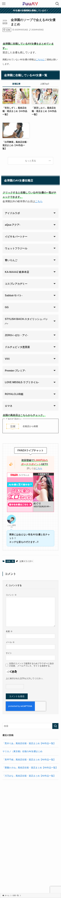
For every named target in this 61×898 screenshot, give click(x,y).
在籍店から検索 (30, 426)
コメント (11, 595)
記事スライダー (26, 561)
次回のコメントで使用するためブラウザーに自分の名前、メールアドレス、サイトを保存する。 (31, 664)
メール (10, 642)
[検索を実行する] (55, 726)
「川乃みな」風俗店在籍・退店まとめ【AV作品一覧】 (29, 775)
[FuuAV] (30, 4)
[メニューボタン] (4, 4)
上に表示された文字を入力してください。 (25, 678)
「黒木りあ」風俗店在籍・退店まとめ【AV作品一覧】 (29, 743)
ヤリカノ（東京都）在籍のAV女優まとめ (22, 751)
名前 (9, 631)
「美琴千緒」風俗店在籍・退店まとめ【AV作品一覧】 (29, 759)
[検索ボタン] (57, 4)
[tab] (16, 84)
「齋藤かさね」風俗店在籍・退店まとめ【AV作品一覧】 (30, 767)
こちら (39, 201)
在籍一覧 (10, 561)
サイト (9, 653)
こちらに (40, 59)
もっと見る (30, 160)
